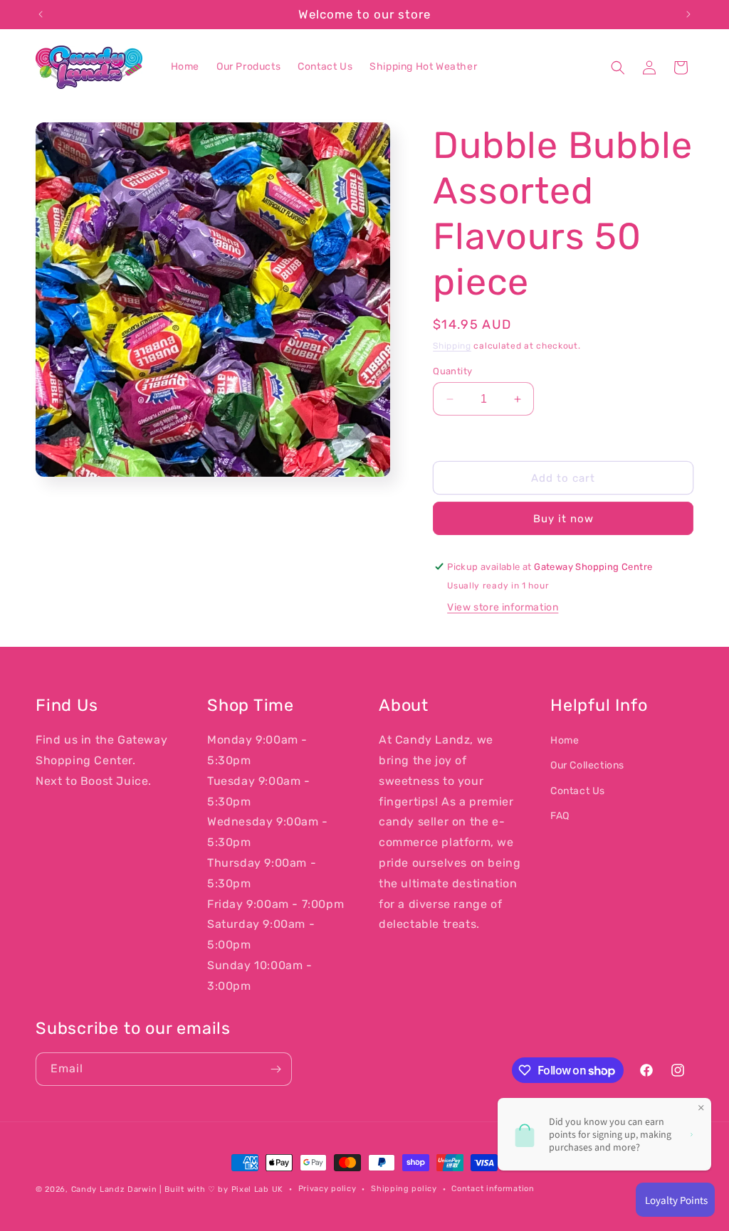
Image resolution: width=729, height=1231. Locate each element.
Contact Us (577, 791)
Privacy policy (327, 1188)
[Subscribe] (275, 1069)
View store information (502, 607)
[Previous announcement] (40, 14)
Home (564, 740)
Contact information (492, 1188)
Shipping (452, 346)
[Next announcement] (688, 14)
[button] (618, 67)
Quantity (452, 371)
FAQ (560, 816)
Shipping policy (404, 1188)
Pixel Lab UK (257, 1189)
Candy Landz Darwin (114, 1189)
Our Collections (587, 765)
